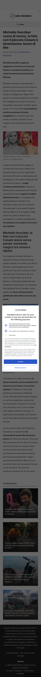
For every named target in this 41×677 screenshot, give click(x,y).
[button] (21, 335)
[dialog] (20, 338)
